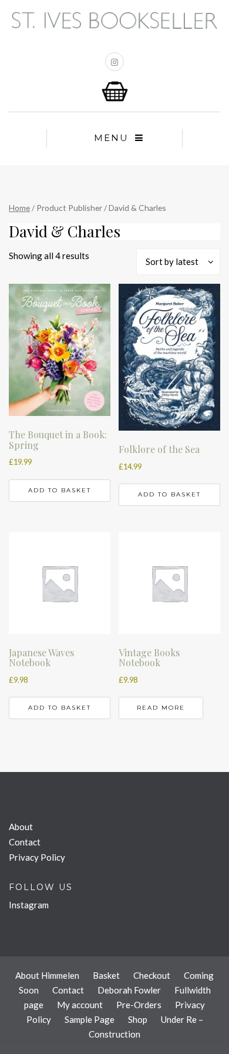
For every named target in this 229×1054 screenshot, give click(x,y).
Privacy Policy (37, 857)
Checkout (151, 975)
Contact (25, 842)
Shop (137, 1019)
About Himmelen (47, 975)
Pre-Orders (138, 1004)
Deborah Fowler (129, 990)
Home (19, 208)
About (21, 826)
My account (80, 1004)
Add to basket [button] (59, 490)
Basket (106, 975)
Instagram (29, 904)
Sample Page (89, 1019)
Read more (161, 707)
